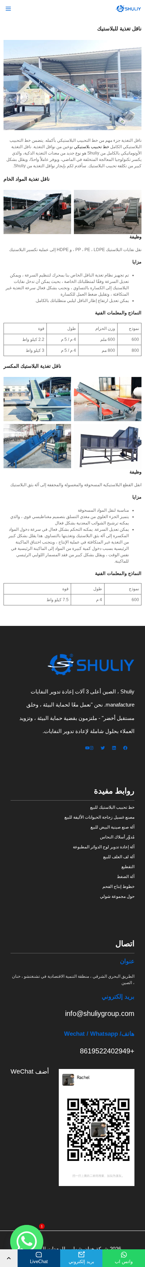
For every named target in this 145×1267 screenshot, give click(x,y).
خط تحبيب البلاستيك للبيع (112, 807)
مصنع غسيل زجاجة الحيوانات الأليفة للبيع (99, 817)
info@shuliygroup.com (99, 1013)
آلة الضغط (125, 876)
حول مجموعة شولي (117, 896)
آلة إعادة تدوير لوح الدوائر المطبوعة (103, 846)
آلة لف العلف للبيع (118, 856)
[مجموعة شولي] (128, 9)
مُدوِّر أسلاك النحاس (117, 837)
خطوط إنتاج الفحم (118, 886)
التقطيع (127, 866)
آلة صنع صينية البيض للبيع (112, 827)
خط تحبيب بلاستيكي (91, 146)
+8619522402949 (107, 1051)
